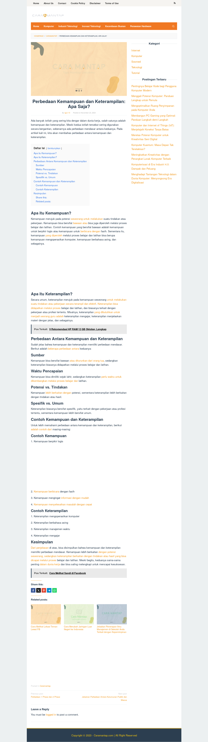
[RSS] (174, 3)
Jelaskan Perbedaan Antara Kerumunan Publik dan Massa (104, 696)
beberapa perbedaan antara (63, 348)
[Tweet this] (38, 590)
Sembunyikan (54, 148)
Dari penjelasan (40, 547)
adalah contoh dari (41, 429)
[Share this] (33, 590)
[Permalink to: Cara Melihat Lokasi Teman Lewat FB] (46, 614)
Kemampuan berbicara (46, 491)
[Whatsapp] (54, 590)
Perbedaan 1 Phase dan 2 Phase (45, 695)
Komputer (136, 56)
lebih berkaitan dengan (58, 392)
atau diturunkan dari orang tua (87, 360)
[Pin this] (44, 590)
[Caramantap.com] (47, 15)
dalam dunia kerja (50, 564)
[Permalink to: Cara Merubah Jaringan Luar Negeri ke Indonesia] (79, 614)
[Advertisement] (79, 269)
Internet (135, 50)
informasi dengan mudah (75, 498)
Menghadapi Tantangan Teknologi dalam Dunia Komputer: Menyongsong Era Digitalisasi (153, 178)
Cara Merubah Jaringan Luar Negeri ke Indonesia (78, 628)
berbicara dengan (90, 231)
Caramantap (45, 685)
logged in (51, 714)
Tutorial (135, 73)
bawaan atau (80, 223)
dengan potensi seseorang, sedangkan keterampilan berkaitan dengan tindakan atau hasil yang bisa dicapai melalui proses (78, 556)
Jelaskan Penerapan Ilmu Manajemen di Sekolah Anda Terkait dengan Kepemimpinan (111, 629)
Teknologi (136, 67)
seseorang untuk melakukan (87, 219)
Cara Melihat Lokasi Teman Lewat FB (44, 628)
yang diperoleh (54, 235)
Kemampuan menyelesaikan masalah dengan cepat (63, 504)
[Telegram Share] (49, 590)
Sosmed (136, 61)
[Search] (173, 26)
